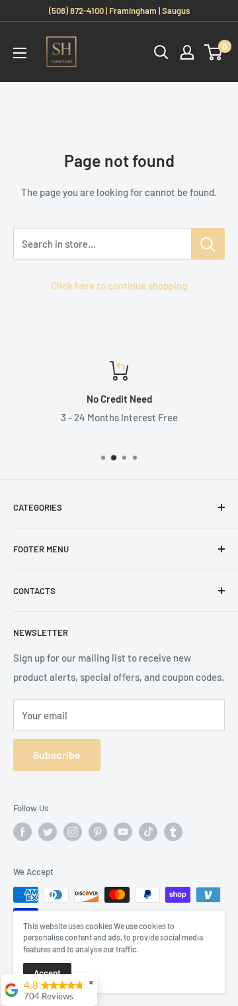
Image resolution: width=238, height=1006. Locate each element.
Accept (47, 973)
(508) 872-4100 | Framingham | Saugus (119, 10)
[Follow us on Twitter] (47, 832)
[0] (214, 52)
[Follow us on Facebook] (22, 832)
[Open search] (161, 52)
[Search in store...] (208, 244)
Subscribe (57, 754)
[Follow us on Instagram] (72, 832)
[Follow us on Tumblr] (173, 832)
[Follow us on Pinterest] (98, 832)
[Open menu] (19, 53)
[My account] (187, 52)
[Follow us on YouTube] (123, 832)
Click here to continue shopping (119, 285)
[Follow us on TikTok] (148, 832)
